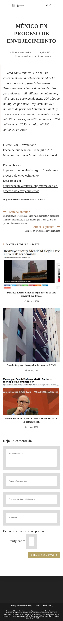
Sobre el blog (47, 606)
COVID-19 (37, 606)
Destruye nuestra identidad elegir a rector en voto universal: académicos (31, 294)
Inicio (13, 606)
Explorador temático (24, 606)
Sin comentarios (45, 56)
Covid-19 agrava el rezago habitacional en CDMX (31, 365)
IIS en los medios (23, 56)
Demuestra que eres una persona (24, 531)
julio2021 (41, 199)
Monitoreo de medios (21, 52)
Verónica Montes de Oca (24, 199)
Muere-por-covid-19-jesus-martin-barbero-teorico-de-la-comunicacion (31, 420)
